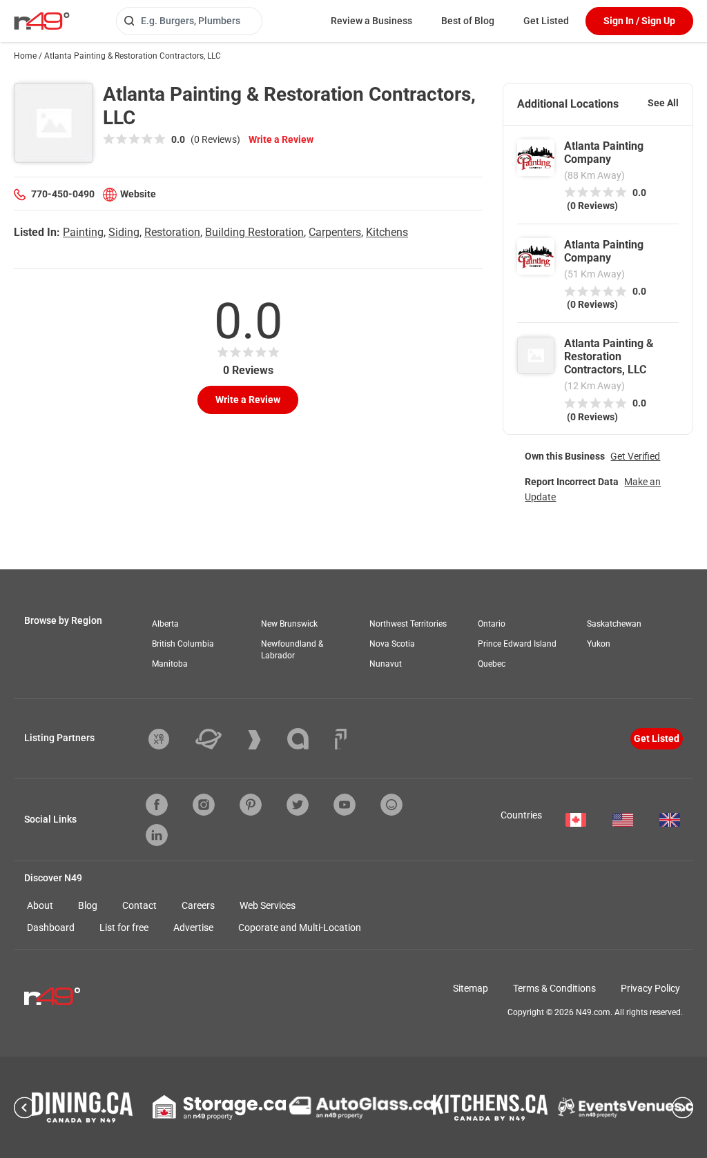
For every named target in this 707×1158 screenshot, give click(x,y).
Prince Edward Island (517, 644)
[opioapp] (391, 804)
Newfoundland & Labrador (292, 649)
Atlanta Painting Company (603, 152)
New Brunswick (289, 624)
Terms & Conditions (554, 988)
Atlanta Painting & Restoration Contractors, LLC (609, 356)
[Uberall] (219, 739)
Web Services (268, 905)
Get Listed (546, 20)
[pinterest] (250, 804)
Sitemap (470, 988)
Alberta (165, 624)
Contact (139, 905)
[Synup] (264, 740)
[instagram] (203, 804)
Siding (123, 232)
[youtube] (344, 804)
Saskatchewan (614, 624)
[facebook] (157, 804)
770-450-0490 (63, 193)
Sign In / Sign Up (639, 20)
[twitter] (297, 804)
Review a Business (371, 20)
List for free (123, 927)
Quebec (491, 664)
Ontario (491, 624)
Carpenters (335, 232)
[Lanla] (308, 739)
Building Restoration (254, 232)
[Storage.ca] (219, 1107)
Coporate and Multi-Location (299, 927)
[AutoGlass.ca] (361, 1107)
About (40, 905)
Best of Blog (467, 20)
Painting (83, 232)
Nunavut (385, 664)
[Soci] (340, 739)
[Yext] (169, 739)
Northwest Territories (408, 624)
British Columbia (183, 644)
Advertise (193, 927)
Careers (198, 905)
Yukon (598, 644)
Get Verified (635, 456)
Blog (87, 905)
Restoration (172, 232)
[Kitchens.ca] (490, 1107)
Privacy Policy (650, 988)
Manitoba (170, 664)
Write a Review (281, 139)
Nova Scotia (392, 644)
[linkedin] (157, 835)
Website (138, 193)
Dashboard (51, 927)
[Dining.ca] (82, 1107)
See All (663, 102)
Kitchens (387, 232)
